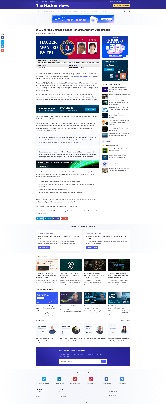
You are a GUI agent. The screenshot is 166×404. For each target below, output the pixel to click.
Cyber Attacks (73, 11)
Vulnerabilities (61, 11)
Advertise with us (40, 394)
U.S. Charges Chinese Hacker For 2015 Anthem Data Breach (73, 29)
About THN (38, 392)
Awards (104, 11)
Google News (66, 211)
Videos (122, 320)
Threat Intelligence (48, 11)
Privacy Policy (62, 396)
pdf (81, 88)
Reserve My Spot (44, 247)
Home (37, 11)
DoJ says (78, 142)
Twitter (73, 211)
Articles (128, 320)
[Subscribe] (103, 361)
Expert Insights (94, 11)
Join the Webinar (92, 247)
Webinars (83, 11)
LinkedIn (81, 211)
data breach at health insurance (85, 76)
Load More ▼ (106, 141)
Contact (38, 396)
